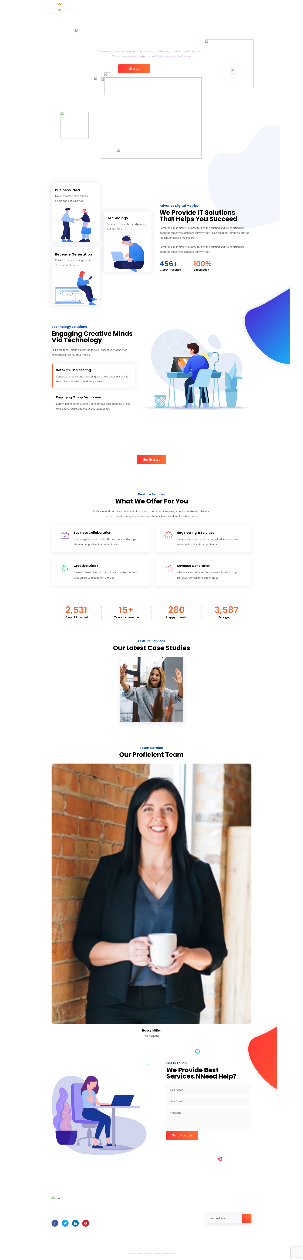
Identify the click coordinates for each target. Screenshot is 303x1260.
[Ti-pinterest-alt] (85, 1223)
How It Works (169, 69)
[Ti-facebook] (55, 1223)
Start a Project (134, 70)
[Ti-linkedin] (75, 1223)
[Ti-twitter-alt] (65, 1223)
